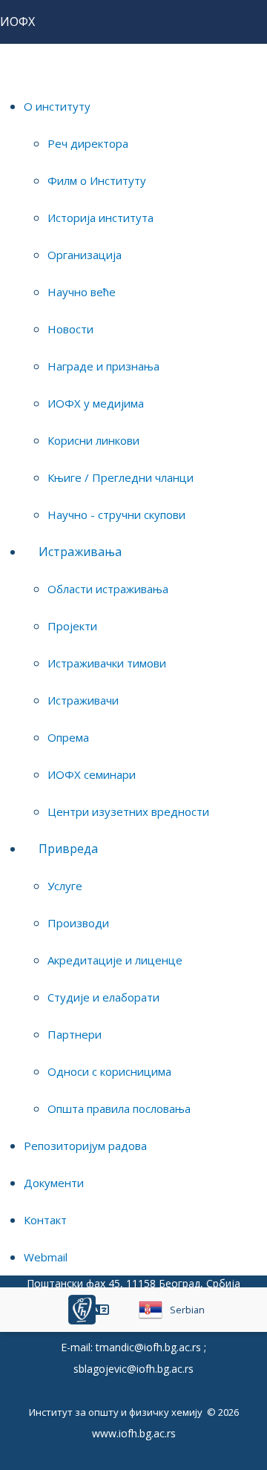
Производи (78, 922)
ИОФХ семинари (91, 774)
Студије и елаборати (103, 997)
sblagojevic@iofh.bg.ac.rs (133, 1369)
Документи (54, 1182)
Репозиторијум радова (85, 1145)
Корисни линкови (93, 440)
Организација (84, 254)
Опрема (68, 737)
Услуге (64, 885)
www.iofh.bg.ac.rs (134, 1433)
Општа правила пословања (119, 1108)
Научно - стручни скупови (116, 514)
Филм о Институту (96, 180)
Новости (70, 328)
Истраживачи (83, 700)
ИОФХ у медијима (95, 403)
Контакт (45, 1219)
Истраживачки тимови (106, 663)
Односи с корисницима (109, 1071)
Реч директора (87, 143)
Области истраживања (107, 588)
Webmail (45, 1257)
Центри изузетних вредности (128, 811)
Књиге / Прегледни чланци (120, 477)
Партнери (74, 1034)
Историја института (100, 217)
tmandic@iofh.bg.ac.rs (148, 1347)
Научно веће (81, 291)
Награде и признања (103, 366)
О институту (57, 106)
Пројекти (72, 625)
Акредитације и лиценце (114, 960)
